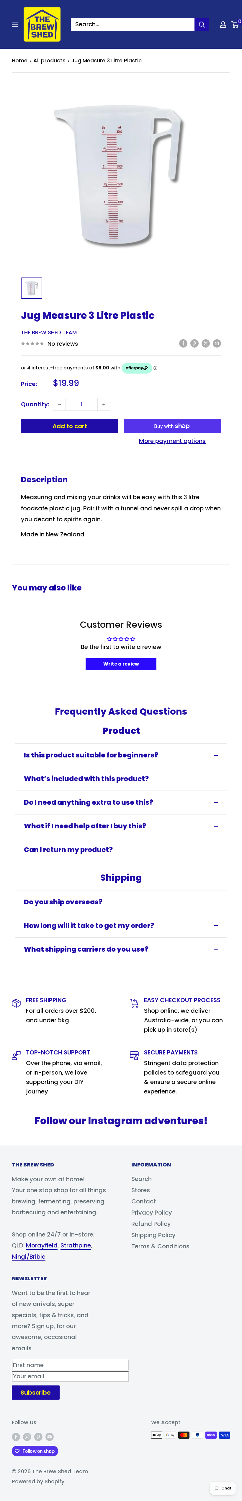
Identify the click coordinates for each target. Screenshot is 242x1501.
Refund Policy (151, 1224)
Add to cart (70, 426)
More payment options (172, 441)
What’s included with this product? (86, 778)
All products (49, 60)
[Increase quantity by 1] (104, 404)
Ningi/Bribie (28, 1256)
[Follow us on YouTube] (49, 1437)
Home (19, 60)
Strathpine (75, 1245)
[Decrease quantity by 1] (59, 404)
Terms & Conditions (160, 1246)
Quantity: (35, 404)
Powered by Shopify (38, 1481)
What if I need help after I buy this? (85, 826)
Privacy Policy (151, 1212)
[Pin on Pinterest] (194, 343)
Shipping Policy (153, 1235)
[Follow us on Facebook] (16, 1437)
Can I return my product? (68, 849)
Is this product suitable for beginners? (91, 755)
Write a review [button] (121, 664)
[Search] (201, 24)
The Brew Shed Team (49, 332)
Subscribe (36, 1392)
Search (141, 1179)
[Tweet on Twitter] (206, 343)
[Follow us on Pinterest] (38, 1437)
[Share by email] (217, 343)
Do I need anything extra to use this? (88, 802)
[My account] (223, 24)
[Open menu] (15, 24)
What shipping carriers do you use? (86, 949)
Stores (140, 1190)
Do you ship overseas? (63, 902)
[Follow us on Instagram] (27, 1437)
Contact (143, 1201)
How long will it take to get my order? (89, 925)
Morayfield (42, 1245)
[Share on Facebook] (183, 343)
